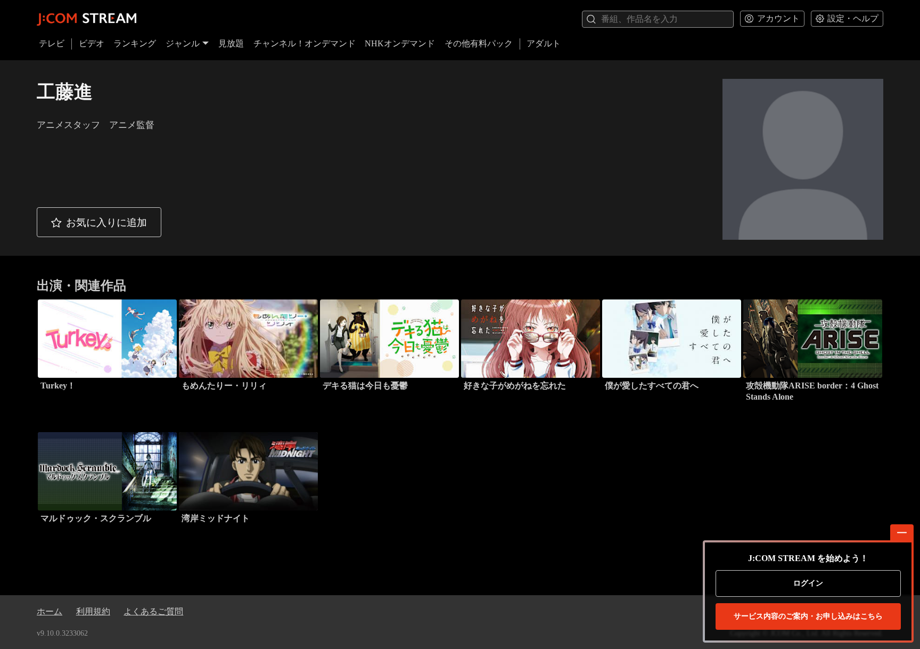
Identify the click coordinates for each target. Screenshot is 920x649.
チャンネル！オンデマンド (304, 43)
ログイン (808, 583)
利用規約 (93, 611)
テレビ (51, 43)
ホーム (49, 611)
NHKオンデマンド (400, 43)
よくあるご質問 (153, 611)
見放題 (231, 43)
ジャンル (183, 43)
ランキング (134, 43)
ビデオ (91, 43)
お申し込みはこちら (808, 616)
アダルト (544, 43)
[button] (99, 222)
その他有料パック (479, 43)
